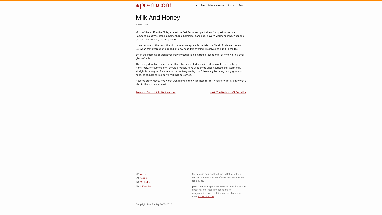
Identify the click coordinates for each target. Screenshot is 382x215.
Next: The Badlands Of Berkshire (228, 92)
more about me (206, 196)
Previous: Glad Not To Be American (155, 92)
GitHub (143, 178)
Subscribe (145, 186)
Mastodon (144, 182)
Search (242, 5)
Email (142, 174)
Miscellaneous (216, 5)
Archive (200, 5)
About (231, 5)
